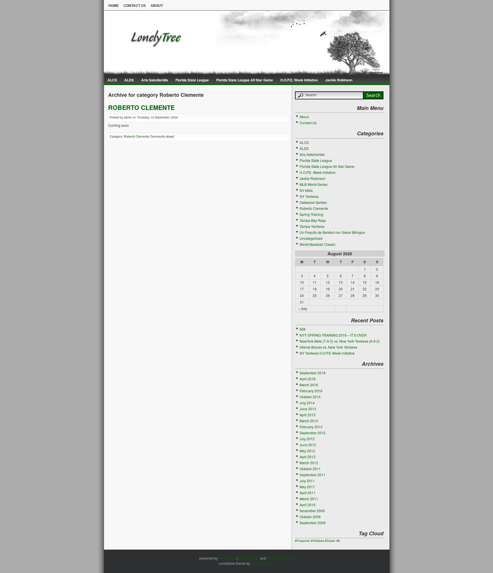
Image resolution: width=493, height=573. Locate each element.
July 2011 (307, 480)
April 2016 (308, 378)
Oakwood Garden (313, 202)
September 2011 (313, 474)
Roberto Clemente (136, 136)
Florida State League (192, 80)
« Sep (302, 308)
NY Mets (306, 190)
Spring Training (311, 214)
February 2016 (311, 390)
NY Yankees (309, 196)
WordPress (227, 558)
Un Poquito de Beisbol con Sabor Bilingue (332, 232)
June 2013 (308, 408)
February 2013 (311, 426)
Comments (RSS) (280, 558)
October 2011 (310, 468)
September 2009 (313, 522)
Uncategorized (311, 238)
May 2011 (307, 486)
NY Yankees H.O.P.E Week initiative (327, 353)
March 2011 (309, 498)
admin (128, 117)
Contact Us (135, 6)
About (157, 6)
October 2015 (310, 396)
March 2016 (309, 384)
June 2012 (308, 444)
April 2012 (308, 456)
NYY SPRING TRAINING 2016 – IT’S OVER (333, 335)
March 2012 (309, 462)
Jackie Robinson (338, 80)
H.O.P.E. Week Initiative (299, 80)
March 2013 (309, 420)
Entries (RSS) (248, 558)
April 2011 (308, 492)
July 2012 (307, 438)
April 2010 (308, 504)
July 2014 (307, 402)
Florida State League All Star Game (244, 80)
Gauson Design (263, 563)
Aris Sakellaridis (154, 80)
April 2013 (308, 414)
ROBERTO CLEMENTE (141, 107)
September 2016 (313, 372)
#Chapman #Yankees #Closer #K (317, 540)
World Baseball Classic (318, 244)
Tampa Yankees (312, 226)
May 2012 (307, 450)
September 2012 (313, 432)
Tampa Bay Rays (313, 220)
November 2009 (312, 510)
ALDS (129, 80)
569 (303, 329)
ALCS (112, 80)
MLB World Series (314, 184)
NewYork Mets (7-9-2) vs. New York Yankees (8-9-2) (340, 341)
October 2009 (310, 516)
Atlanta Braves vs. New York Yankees (328, 347)
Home (113, 6)
